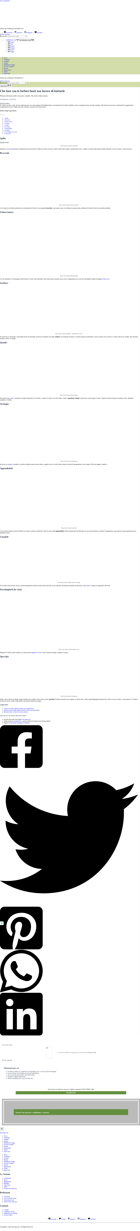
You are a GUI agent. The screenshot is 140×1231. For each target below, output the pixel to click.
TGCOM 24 (29, 29)
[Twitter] (69, 837)
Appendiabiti (8, 128)
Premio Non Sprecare (10, 1188)
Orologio (7, 127)
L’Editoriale (7, 1178)
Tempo (12, 51)
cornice (12, 398)
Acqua (12, 42)
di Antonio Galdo (7, 1045)
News (5, 58)
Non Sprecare (4, 1133)
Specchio (8, 133)
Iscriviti (71, 1093)
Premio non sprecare (9, 1098)
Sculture (7, 123)
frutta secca (106, 279)
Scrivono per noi (9, 1200)
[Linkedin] (69, 1014)
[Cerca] (26, 36)
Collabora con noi (9, 1211)
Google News (18, 721)
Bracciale (7, 120)
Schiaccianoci (8, 121)
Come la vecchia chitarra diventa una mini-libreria (19, 708)
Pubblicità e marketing (10, 1213)
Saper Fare (7, 73)
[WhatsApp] (69, 971)
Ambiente (7, 59)
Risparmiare (7, 70)
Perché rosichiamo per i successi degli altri (20, 1078)
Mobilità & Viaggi (9, 65)
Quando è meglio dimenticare (16, 1076)
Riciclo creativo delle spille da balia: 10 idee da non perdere (22, 710)
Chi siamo (7, 1196)
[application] (17, 40)
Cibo (11, 44)
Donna (6, 63)
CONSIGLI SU (11, 40)
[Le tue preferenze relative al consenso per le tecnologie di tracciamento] (2, 923)
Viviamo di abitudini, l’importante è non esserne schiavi (73, 1052)
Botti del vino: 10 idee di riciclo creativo (16, 712)
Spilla (6, 118)
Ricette (6, 68)
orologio (9, 464)
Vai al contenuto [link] (5, 1)
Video (5, 1187)
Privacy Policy (8, 1215)
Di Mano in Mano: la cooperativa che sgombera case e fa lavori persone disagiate (32, 1071)
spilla (12, 149)
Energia (12, 48)
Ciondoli (7, 130)
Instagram (20, 723)
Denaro (12, 46)
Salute (12, 50)
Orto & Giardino (9, 66)
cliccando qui (26, 719)
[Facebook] (69, 746)
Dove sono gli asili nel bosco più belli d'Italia (21, 1075)
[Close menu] (2, 1128)
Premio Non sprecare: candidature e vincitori (32, 1112)
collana (88, 585)
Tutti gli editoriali (7, 1060)
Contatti (6, 1210)
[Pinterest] (69, 928)
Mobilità (6, 1183)
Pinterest (27, 723)
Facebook (13, 723)
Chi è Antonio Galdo (10, 1198)
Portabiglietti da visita (11, 132)
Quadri (7, 125)
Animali (6, 61)
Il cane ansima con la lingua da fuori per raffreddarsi (23, 1073)
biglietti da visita (36, 652)
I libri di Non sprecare (10, 1202)
